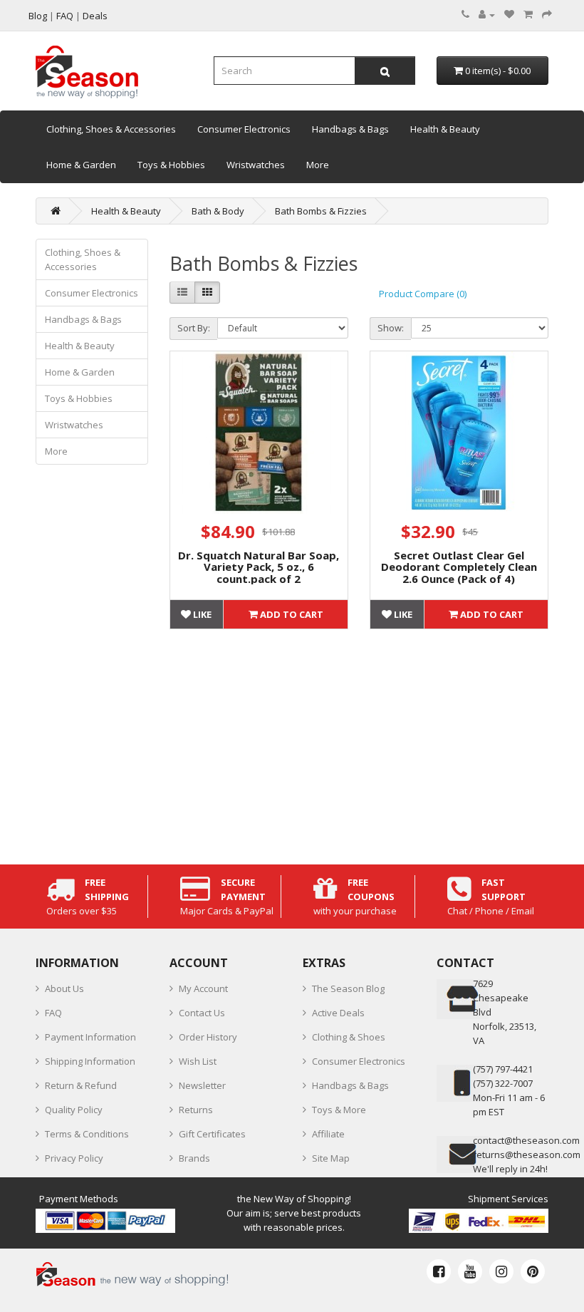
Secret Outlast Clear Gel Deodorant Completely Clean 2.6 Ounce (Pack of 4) (459, 567)
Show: (390, 327)
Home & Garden (81, 164)
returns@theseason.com (526, 1154)
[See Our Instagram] (501, 1271)
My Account (203, 988)
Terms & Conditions (87, 1133)
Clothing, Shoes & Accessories (111, 129)
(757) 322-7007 (503, 1083)
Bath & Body (218, 211)
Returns (196, 1109)
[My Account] (487, 14)
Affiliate (328, 1133)
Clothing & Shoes (348, 1037)
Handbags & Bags (350, 129)
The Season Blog (348, 988)
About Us (64, 988)
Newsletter (202, 1085)
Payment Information (90, 1037)
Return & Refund (81, 1085)
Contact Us (202, 1012)
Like (201, 614)
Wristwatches (255, 164)
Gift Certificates (212, 1133)
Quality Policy (74, 1109)
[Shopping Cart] (528, 14)
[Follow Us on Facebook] (439, 1271)
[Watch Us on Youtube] (470, 1271)
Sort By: (193, 327)
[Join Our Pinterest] (533, 1271)
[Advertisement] (359, 743)
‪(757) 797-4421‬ (503, 1069)
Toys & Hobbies (171, 164)
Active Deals (338, 1012)
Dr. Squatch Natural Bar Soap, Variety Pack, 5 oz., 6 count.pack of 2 (258, 567)
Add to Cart (290, 614)
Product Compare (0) (422, 293)
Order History (208, 1037)
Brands (194, 1158)
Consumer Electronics (244, 129)
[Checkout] (547, 14)
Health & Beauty (445, 129)
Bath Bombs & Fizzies (321, 211)
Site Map (331, 1158)
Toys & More (339, 1109)
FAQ (53, 1012)
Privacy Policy (74, 1158)
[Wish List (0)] (509, 14)
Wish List (198, 1061)
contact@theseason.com (526, 1140)
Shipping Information (90, 1061)
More (317, 164)
